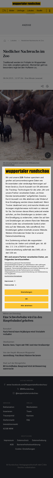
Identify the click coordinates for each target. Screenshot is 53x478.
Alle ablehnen (26, 306)
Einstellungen (26, 292)
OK (26, 299)
